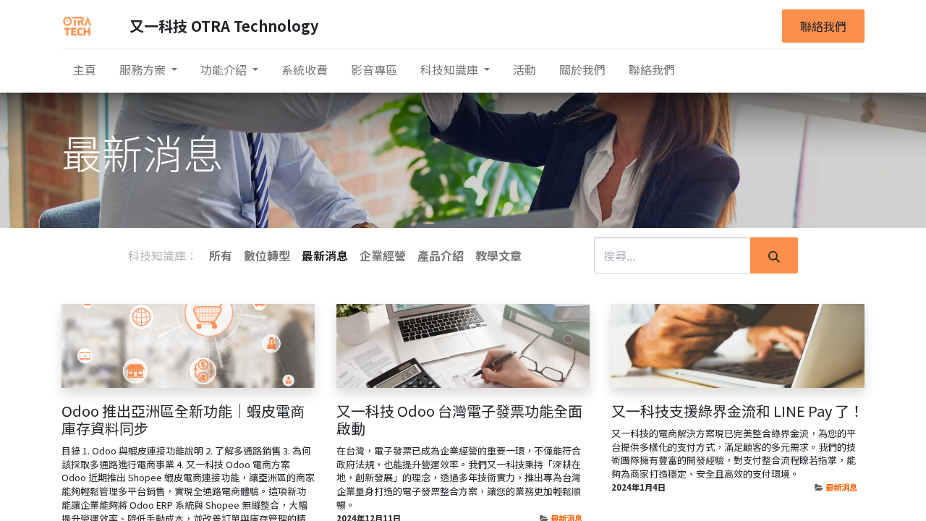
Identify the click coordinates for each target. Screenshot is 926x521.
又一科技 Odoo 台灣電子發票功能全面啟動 (459, 419)
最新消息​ (841, 487)
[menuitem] (84, 69)
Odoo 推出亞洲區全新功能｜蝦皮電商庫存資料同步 (183, 419)
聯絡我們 (823, 26)
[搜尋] (774, 255)
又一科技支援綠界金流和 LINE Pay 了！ (737, 411)
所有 (220, 255)
